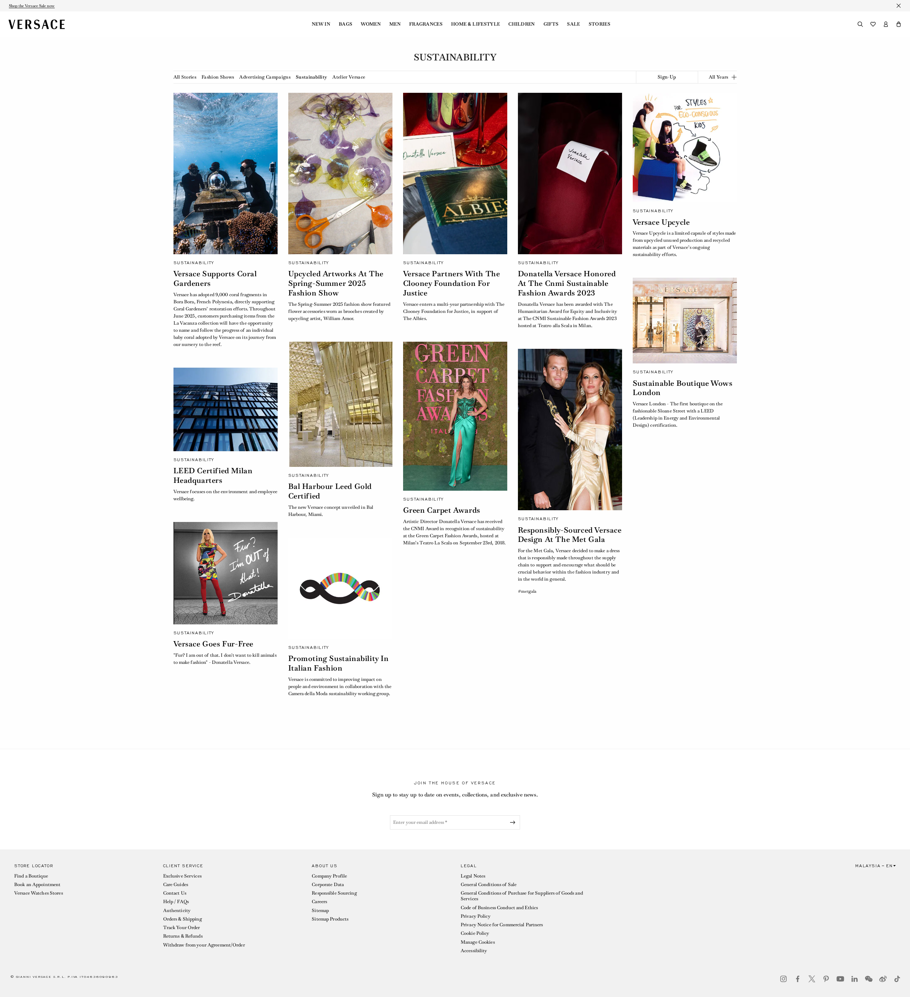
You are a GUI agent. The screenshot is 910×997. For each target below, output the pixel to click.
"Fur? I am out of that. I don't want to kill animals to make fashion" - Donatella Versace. (225, 658)
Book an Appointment (37, 884)
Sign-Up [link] (667, 77)
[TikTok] (897, 979)
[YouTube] (840, 979)
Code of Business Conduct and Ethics (499, 908)
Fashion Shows (218, 77)
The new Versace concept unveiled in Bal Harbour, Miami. (331, 510)
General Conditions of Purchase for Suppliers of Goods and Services (522, 896)
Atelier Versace (348, 77)
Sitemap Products (330, 919)
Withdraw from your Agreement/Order (204, 945)
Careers (319, 902)
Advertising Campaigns (264, 77)
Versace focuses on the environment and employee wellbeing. (225, 495)
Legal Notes (473, 876)
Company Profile (329, 876)
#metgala (527, 591)
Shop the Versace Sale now (32, 5)
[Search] (860, 24)
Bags (345, 24)
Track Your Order (181, 927)
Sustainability (311, 77)
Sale (573, 24)
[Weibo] (883, 979)
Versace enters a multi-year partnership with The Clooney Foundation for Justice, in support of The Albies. (454, 311)
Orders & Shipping (182, 919)
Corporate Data (328, 884)
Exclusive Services (182, 876)
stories (599, 24)
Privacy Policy (476, 916)
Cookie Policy (475, 933)
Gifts (551, 24)
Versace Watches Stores (38, 893)
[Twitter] (812, 979)
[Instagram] (783, 979)
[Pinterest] (826, 979)
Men (395, 24)
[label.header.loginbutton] (886, 24)
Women (371, 24)
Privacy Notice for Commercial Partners (502, 925)
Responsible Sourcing (334, 893)
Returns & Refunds (183, 936)
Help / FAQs (176, 902)
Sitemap (320, 910)
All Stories (185, 77)
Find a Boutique (31, 876)
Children (521, 24)
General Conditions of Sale (488, 884)
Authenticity (177, 910)
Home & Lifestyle (475, 24)
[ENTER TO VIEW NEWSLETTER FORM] (514, 822)
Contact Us (174, 893)
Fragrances (426, 24)
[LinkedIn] (854, 979)
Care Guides (175, 884)
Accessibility (474, 951)
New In (321, 24)
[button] (898, 24)
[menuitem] (321, 24)
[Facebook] (797, 979)
